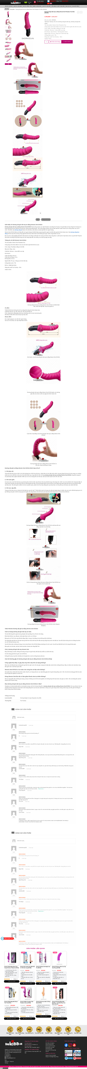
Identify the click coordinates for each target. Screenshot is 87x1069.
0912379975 (65, 1)
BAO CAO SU (68, 6)
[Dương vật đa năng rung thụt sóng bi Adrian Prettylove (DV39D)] (11, 958)
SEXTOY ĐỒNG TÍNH (27, 6)
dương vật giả (18, 229)
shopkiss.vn (8, 1056)
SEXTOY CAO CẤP (46, 6)
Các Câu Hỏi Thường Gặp (51, 1050)
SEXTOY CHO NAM (18, 6)
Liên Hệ (47, 1051)
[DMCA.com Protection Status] (4, 1068)
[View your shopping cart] (25, 2)
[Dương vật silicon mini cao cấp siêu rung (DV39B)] (59, 958)
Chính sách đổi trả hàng (50, 1045)
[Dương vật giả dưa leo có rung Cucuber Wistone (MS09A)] (78, 12)
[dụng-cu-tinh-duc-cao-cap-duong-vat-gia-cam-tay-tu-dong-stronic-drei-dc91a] (8, 58)
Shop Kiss (7, 1061)
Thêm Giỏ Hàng (56, 41)
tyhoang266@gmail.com (10, 1057)
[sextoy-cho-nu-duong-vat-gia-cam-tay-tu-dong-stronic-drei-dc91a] (8, 44)
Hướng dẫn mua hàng (50, 1047)
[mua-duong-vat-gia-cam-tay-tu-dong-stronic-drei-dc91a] (8, 36)
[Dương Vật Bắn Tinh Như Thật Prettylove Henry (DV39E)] (27, 993)
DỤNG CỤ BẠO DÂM (37, 6)
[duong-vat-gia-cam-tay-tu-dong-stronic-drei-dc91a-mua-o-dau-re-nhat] (8, 22)
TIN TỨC (7, 8)
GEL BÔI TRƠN (75, 6)
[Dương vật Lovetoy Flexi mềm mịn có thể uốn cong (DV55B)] (27, 958)
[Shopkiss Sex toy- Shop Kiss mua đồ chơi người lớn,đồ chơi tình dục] (16, 2)
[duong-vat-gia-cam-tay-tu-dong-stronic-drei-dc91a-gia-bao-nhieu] (8, 29)
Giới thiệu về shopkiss (50, 1043)
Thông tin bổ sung (46, 219)
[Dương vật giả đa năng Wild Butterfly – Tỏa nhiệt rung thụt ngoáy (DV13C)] (59, 993)
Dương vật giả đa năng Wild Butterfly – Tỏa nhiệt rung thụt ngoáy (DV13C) (58, 1003)
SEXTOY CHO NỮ (8, 6)
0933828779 (53, 1)
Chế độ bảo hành (49, 1048)
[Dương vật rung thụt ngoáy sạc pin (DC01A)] (43, 958)
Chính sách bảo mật (49, 1044)
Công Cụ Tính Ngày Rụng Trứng (52, 1056)
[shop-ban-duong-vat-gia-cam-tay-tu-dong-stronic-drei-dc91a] (8, 51)
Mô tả (38, 219)
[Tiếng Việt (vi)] (48, 3)
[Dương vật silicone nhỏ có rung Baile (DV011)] (43, 993)
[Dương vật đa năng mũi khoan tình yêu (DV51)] (11, 993)
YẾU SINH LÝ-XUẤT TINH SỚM (58, 6)
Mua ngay (67, 41)
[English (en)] (51, 3)
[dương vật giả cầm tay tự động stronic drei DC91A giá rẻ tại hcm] (8, 14)
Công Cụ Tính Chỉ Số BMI (51, 1055)
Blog (6, 1060)
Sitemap (6, 1062)
